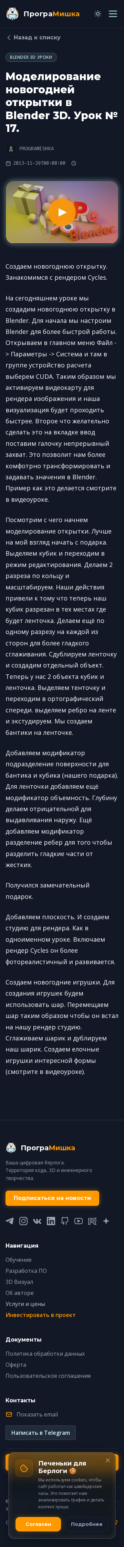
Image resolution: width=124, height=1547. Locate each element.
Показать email (37, 1414)
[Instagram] (23, 1221)
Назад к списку (37, 37)
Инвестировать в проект (41, 1315)
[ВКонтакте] (37, 1221)
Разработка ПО (26, 1271)
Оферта (16, 1364)
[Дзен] (106, 1221)
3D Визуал (19, 1282)
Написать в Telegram (40, 1432)
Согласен (38, 1524)
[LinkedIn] (51, 1221)
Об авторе (20, 1293)
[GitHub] (65, 1221)
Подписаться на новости (52, 1198)
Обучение (19, 1259)
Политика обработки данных (45, 1353)
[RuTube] (92, 1221)
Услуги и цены (25, 1304)
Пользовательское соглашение (48, 1376)
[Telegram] (10, 1221)
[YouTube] (78, 1221)
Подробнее (87, 1524)
